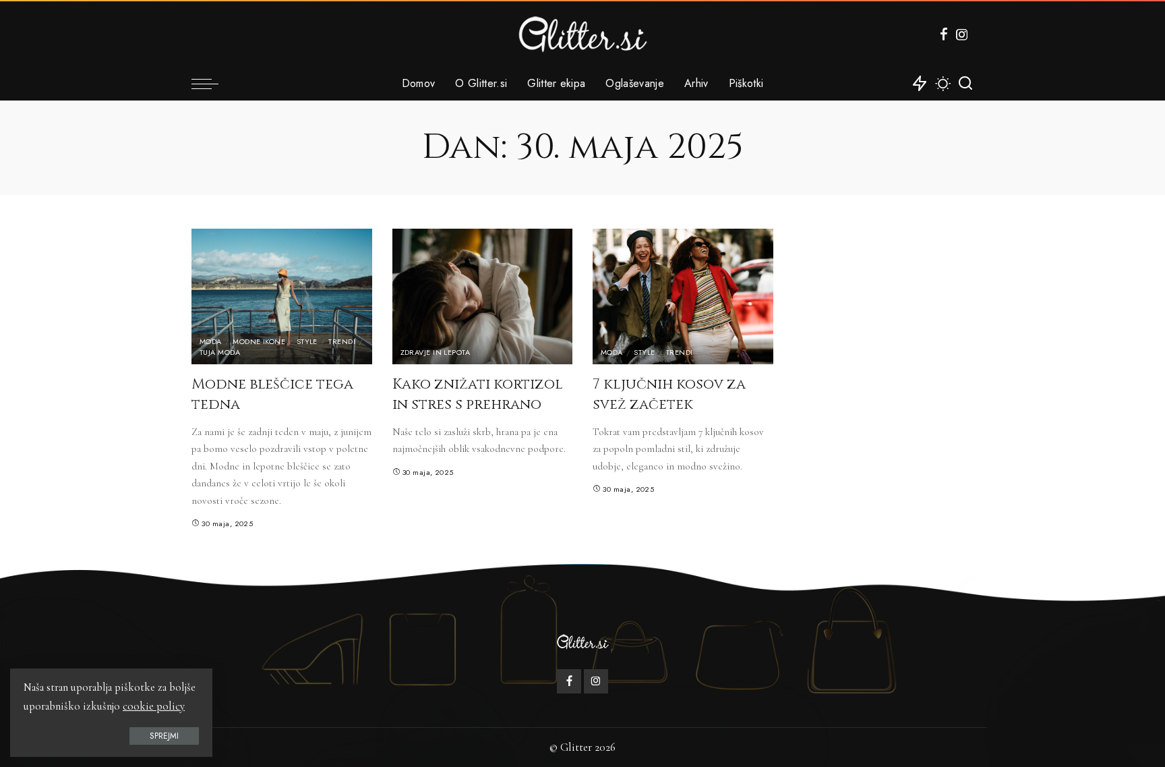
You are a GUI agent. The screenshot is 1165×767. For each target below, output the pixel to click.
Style (307, 341)
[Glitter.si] (582, 34)
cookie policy (154, 706)
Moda (211, 341)
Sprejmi (164, 736)
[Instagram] (962, 34)
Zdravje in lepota (435, 352)
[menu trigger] (211, 84)
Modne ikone (259, 341)
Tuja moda (220, 352)
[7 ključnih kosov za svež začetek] (683, 296)
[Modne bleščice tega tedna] (281, 296)
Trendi (341, 341)
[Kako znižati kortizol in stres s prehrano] (482, 296)
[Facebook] (944, 34)
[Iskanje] (965, 84)
